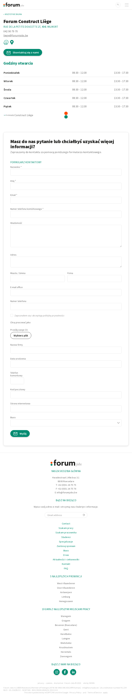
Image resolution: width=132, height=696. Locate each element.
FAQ (66, 568)
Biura (66, 550)
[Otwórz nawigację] (127, 4)
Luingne (66, 638)
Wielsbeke (66, 642)
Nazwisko (15, 167)
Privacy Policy (75, 692)
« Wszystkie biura (12, 14)
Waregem (66, 616)
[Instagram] (57, 672)
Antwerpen (66, 592)
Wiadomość (16, 223)
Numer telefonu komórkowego (26, 208)
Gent (66, 629)
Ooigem (66, 620)
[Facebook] (65, 672)
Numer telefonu (18, 301)
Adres (13, 254)
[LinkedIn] (73, 672)
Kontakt (66, 563)
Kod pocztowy (17, 389)
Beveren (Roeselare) (66, 625)
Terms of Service (94, 692)
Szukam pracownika (66, 532)
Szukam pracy (66, 528)
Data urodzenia (18, 358)
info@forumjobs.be (67, 492)
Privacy (41, 683)
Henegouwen (66, 601)
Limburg (66, 596)
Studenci (66, 537)
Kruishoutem (66, 647)
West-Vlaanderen (66, 583)
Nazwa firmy (16, 344)
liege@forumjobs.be (15, 35)
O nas (66, 555)
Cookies (49, 683)
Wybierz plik (21, 335)
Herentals (66, 651)
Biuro (13, 417)
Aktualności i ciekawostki (66, 559)
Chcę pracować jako (20, 322)
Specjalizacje (66, 541)
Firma (70, 273)
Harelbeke (66, 634)
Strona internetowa (20, 403)
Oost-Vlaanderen (66, 587)
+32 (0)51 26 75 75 (67, 484)
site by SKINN (89, 683)
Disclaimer (58, 683)
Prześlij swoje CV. (19, 329)
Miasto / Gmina (17, 273)
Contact (66, 523)
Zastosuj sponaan (66, 546)
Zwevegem (66, 656)
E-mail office (16, 287)
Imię (12, 180)
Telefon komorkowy (16, 374)
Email (13, 195)
